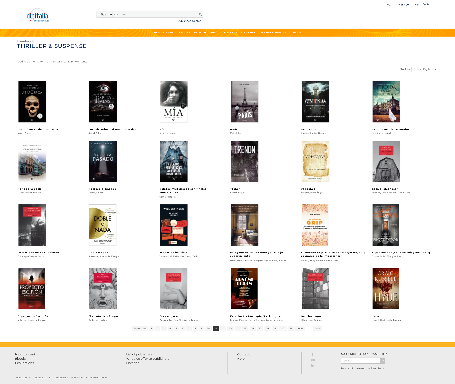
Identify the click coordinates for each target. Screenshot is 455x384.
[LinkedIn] (323, 366)
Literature (24, 41)
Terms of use (21, 377)
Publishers (228, 32)
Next (300, 328)
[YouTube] (323, 361)
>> (382, 360)
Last (317, 328)
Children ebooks (272, 32)
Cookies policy (61, 377)
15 (245, 328)
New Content (164, 32)
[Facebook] (323, 355)
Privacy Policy (377, 368)
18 (267, 328)
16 (252, 328)
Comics (295, 32)
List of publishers (139, 354)
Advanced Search (189, 21)
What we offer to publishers (147, 358)
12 (223, 328)
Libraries (248, 32)
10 (208, 328)
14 (238, 328)
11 (216, 328)
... (309, 328)
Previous (140, 328)
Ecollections (205, 32)
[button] (389, 4)
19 (275, 328)
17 (260, 328)
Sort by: (405, 69)
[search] (200, 14)
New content (25, 354)
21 (290, 328)
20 (283, 328)
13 (230, 328)
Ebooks (184, 32)
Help (241, 358)
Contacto (244, 354)
